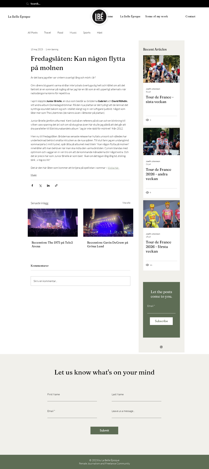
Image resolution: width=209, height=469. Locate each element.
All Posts (33, 32)
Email (150, 306)
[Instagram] (161, 347)
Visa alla (126, 202)
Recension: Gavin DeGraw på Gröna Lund (107, 244)
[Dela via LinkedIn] (48, 185)
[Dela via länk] (56, 185)
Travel (47, 32)
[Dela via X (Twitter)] (40, 185)
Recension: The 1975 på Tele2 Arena (52, 244)
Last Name (118, 394)
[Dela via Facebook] (32, 185)
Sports (86, 32)
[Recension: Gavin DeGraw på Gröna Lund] (108, 223)
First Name (53, 394)
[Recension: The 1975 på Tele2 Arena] (53, 223)
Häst (99, 32)
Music (73, 32)
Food (60, 32)
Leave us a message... (123, 411)
